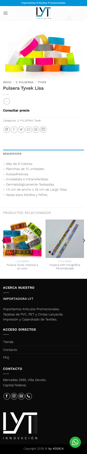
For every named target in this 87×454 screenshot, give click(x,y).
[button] (5, 13)
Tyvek (42, 82)
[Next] (83, 248)
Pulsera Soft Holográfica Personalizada (65, 266)
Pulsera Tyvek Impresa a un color (22, 266)
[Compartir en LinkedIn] (43, 129)
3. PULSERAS (24, 82)
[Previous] (3, 248)
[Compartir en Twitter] (21, 129)
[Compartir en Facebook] (14, 129)
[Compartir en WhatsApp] (6, 129)
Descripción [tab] (12, 153)
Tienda (8, 342)
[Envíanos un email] (21, 396)
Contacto (10, 350)
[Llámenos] (28, 396)
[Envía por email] (28, 129)
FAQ (6, 357)
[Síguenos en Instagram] (14, 396)
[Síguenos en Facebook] (6, 396)
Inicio (7, 82)
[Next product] (6, 101)
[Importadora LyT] (43, 13)
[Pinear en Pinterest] (36, 129)
